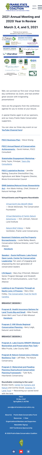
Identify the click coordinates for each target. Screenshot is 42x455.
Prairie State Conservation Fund (25, 415)
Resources (18, 418)
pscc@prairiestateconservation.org (21, 407)
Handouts (8, 249)
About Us (8, 415)
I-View (25, 418)
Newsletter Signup (21, 425)
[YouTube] (21, 451)
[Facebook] (14, 451)
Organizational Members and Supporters (21, 421)
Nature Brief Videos (14, 228)
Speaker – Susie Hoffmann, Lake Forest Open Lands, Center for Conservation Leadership (19, 258)
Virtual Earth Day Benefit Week (19, 204)
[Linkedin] (28, 451)
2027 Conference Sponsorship (21, 428)
